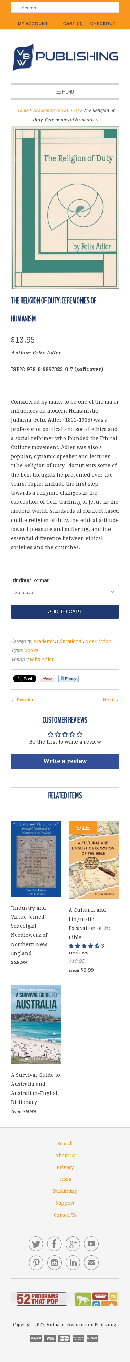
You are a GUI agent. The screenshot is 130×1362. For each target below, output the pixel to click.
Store (65, 1179)
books (31, 650)
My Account (33, 23)
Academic (44, 641)
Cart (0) (73, 23)
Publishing (65, 1191)
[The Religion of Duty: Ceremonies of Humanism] (65, 287)
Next (108, 699)
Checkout (103, 23)
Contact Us (65, 1215)
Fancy (68, 678)
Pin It (47, 678)
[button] (85, 946)
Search (65, 1143)
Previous (26, 699)
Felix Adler (42, 659)
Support (65, 1203)
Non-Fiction (98, 641)
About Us (65, 1155)
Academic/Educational (56, 110)
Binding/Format (30, 580)
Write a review (65, 761)
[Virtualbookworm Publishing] (65, 59)
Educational (70, 641)
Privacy (65, 1167)
